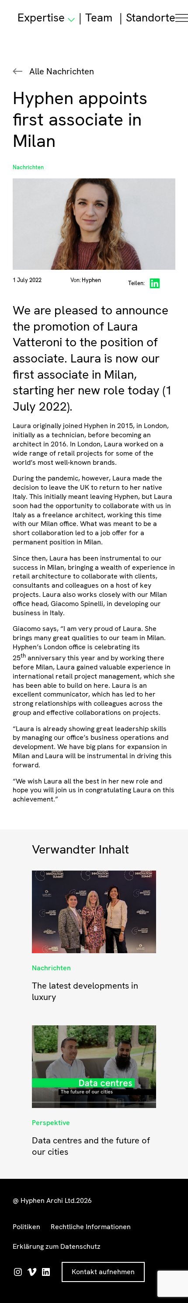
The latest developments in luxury (85, 991)
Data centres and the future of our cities (91, 1146)
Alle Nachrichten (61, 71)
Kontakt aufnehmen (103, 1271)
